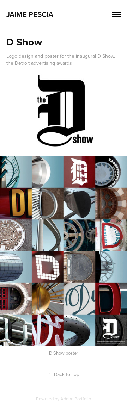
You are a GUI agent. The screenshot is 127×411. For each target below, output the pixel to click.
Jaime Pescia (29, 14)
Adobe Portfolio (75, 399)
